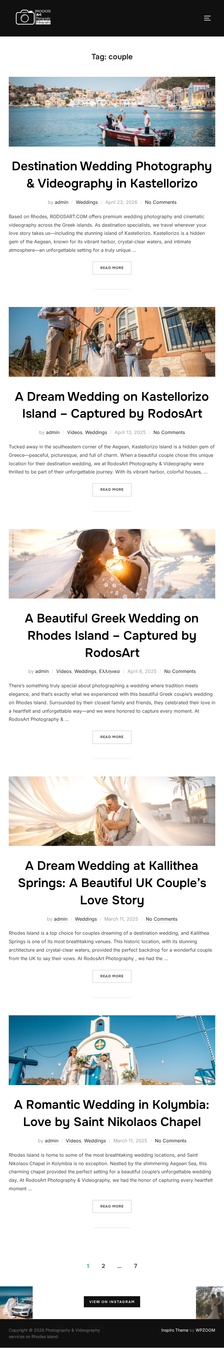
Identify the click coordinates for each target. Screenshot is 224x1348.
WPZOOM (205, 1330)
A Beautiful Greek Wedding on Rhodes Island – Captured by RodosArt (112, 635)
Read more (116, 267)
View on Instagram (112, 1302)
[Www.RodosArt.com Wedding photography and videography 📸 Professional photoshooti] (179, 1302)
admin (61, 202)
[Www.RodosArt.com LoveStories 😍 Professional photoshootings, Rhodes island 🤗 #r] (49, 1302)
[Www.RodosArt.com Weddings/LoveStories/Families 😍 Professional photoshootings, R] (147, 1302)
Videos (74, 432)
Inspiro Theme (174, 1330)
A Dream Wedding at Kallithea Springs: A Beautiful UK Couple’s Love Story (112, 883)
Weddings (87, 202)
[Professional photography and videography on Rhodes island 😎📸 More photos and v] (16, 1302)
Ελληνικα (109, 671)
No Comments (160, 202)
